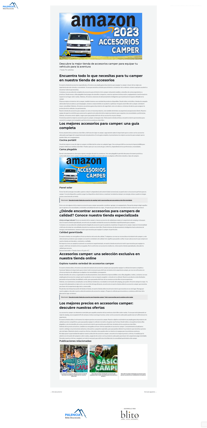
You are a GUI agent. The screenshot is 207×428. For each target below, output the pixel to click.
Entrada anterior (56, 392)
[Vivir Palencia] (10, 5)
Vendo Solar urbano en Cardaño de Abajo (186, 6)
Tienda (62, 70)
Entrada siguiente (150, 392)
